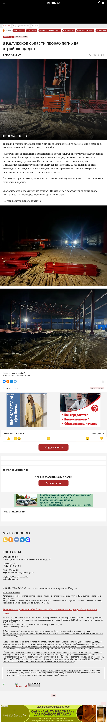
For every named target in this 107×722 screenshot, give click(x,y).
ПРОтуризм (31, 31)
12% (8, 438)
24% (87, 438)
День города (18, 31)
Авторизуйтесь (53, 483)
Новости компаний (14, 512)
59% (48, 438)
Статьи (35, 26)
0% (15, 438)
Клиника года (68, 31)
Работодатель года (85, 31)
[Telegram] (15, 381)
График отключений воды (49, 31)
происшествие (97, 388)
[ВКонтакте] (4, 381)
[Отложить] (20, 136)
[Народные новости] (98, 2)
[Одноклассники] (7, 381)
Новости (6, 26)
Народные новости (21, 26)
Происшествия (21, 37)
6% (101, 438)
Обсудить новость (53, 447)
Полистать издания (11, 592)
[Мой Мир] (11, 381)
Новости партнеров (71, 670)
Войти (103, 3)
